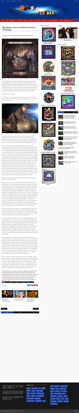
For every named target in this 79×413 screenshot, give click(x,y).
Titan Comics (63, 388)
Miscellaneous (54, 20)
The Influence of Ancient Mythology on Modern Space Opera (70, 153)
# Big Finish (7, 282)
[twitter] (77, 1)
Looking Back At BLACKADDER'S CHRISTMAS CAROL (6, 300)
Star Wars (57, 391)
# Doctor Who (13, 282)
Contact (20, 1)
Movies (31, 20)
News (61, 20)
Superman (60, 401)
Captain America (30, 401)
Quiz (44, 401)
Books (28, 393)
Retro (64, 393)
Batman (33, 396)
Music (52, 393)
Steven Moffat (58, 393)
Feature (28, 388)
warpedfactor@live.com (7, 399)
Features (25, 20)
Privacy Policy (21, 411)
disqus (7, 312)
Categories (12, 20)
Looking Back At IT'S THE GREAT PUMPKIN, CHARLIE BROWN (32, 300)
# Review (26, 282)
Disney (28, 396)
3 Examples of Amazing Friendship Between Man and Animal (66, 148)
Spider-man (37, 398)
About (7, 1)
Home (3, 1)
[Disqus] (20, 330)
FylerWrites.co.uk (6, 280)
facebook (20, 312)
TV (39, 388)
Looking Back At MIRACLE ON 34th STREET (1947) (19, 299)
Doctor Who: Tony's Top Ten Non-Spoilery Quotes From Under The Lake (70, 138)
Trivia (57, 388)
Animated (53, 398)
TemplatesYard (14, 411)
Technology (53, 401)
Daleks (65, 396)
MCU (63, 398)
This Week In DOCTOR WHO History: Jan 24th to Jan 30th (70, 132)
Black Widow (39, 401)
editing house (5, 277)
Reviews (19, 20)
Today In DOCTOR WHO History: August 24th (69, 157)
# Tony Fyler (31, 282)
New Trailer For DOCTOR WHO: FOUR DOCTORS (70, 122)
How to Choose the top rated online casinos (70, 162)
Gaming (43, 20)
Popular (61, 112)
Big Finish (56, 386)
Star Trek (33, 393)
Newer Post (4, 308)
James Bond (53, 396)
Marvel (52, 391)
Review (28, 390)
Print (48, 20)
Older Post (36, 308)
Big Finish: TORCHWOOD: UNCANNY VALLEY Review (70, 127)
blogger (33, 312)
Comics (33, 390)
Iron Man (66, 401)
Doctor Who (67, 20)
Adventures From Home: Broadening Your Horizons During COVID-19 (70, 143)
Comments (13, 1)
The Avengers (54, 403)
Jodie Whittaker (40, 396)
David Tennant (40, 393)
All (7, 20)
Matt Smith (60, 396)
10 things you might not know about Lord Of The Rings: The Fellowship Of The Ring (66, 117)
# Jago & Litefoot (20, 282)
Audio (66, 398)
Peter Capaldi (40, 390)
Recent (68, 112)
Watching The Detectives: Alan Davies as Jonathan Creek (68, 39)
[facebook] (75, 1)
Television (37, 20)
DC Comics (63, 391)
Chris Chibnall (30, 398)
